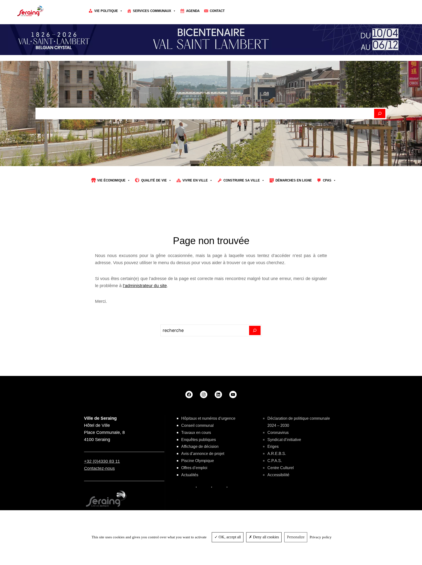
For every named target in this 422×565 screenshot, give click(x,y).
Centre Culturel (280, 468)
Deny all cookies (265, 537)
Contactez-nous (99, 468)
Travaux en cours (196, 432)
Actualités (189, 475)
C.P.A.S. (274, 461)
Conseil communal (197, 425)
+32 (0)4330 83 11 (102, 461)
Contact (217, 11)
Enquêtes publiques (198, 440)
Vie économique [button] (111, 180)
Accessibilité (278, 475)
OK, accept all (229, 537)
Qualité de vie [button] (154, 180)
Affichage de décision (200, 446)
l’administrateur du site (145, 285)
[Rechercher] (380, 113)
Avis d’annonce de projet (202, 454)
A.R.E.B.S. (276, 454)
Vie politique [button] (106, 11)
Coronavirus (278, 432)
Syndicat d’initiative (284, 440)
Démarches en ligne (293, 180)
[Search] (255, 330)
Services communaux (152, 11)
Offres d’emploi (194, 468)
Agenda (193, 11)
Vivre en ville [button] (195, 180)
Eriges (273, 446)
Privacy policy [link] (321, 537)
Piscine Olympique (197, 461)
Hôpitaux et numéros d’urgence (208, 418)
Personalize (296, 537)
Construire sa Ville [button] (241, 180)
